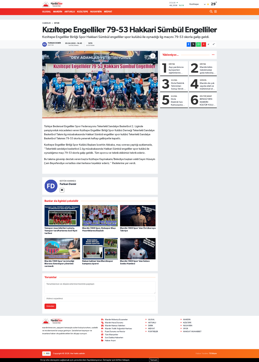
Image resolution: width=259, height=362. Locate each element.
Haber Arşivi (110, 341)
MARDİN (57, 11)
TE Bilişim (213, 353)
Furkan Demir (68, 184)
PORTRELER (153, 332)
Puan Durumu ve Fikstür (115, 332)
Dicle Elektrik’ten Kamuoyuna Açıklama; (177, 102)
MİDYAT (108, 11)
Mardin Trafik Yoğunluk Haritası (118, 329)
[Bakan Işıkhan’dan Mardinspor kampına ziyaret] (100, 248)
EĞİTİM (172, 64)
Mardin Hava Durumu (114, 323)
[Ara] (211, 12)
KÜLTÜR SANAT (206, 96)
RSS (48, 353)
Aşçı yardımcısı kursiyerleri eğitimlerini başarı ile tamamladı (176, 70)
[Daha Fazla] (204, 44)
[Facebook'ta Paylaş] (188, 44)
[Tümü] (213, 55)
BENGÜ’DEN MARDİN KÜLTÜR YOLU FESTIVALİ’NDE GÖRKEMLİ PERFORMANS (207, 102)
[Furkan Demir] (51, 186)
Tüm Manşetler (111, 335)
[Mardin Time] (52, 4)
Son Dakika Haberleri (114, 338)
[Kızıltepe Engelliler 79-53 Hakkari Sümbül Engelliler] (100, 84)
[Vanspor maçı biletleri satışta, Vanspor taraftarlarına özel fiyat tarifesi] (62, 216)
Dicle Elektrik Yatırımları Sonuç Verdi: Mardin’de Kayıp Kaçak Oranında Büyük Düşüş (177, 86)
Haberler (46, 23)
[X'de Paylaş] (193, 44)
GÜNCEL (203, 80)
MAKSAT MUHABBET (192, 332)
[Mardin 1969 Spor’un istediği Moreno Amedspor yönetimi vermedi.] (62, 248)
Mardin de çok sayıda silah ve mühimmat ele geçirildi (207, 86)
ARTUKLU (69, 11)
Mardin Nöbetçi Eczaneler (116, 320)
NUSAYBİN (96, 11)
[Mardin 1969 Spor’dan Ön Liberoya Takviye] (138, 216)
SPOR (56, 23)
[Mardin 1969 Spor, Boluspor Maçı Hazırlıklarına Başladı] (100, 216)
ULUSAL (46, 11)
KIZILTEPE (82, 11)
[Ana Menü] (215, 12)
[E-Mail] (62, 190)
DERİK (150, 326)
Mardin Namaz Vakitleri (115, 326)
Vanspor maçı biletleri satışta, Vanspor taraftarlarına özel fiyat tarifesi (61, 230)
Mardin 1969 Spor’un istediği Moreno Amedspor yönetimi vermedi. (59, 263)
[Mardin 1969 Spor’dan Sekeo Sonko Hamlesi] (138, 248)
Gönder (50, 306)
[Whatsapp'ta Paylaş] (198, 44)
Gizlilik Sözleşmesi (139, 360)
